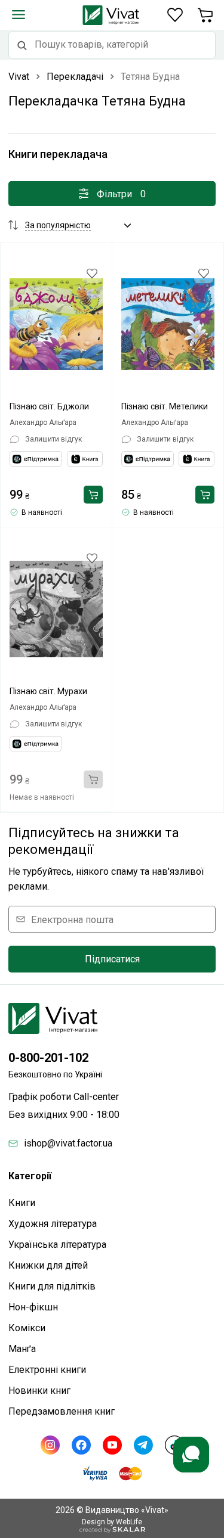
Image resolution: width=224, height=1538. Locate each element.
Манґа (22, 1348)
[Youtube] (112, 1445)
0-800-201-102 (48, 1058)
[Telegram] (143, 1445)
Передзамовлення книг (61, 1411)
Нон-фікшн (33, 1307)
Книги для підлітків (52, 1286)
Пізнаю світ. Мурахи (48, 691)
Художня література (52, 1223)
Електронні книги (47, 1369)
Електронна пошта (72, 919)
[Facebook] (81, 1445)
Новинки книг (39, 1390)
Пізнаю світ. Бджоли (49, 406)
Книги (21, 1202)
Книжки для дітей (48, 1265)
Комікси (26, 1328)
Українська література (57, 1244)
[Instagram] (50, 1445)
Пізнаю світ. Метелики (164, 406)
